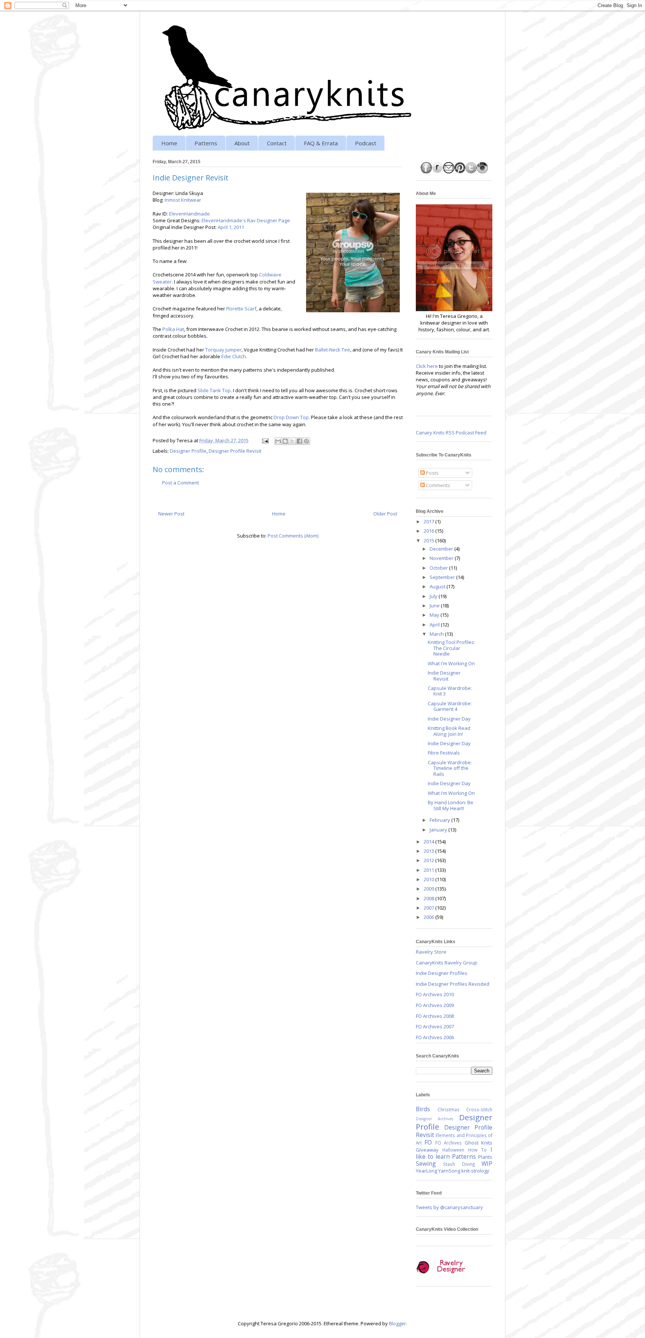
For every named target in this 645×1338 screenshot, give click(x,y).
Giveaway (427, 1149)
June (435, 605)
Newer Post (171, 513)
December (442, 548)
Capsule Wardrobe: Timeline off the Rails (450, 768)
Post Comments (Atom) (293, 535)
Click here (427, 366)
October (439, 567)
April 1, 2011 (231, 227)
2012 (429, 860)
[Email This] (278, 441)
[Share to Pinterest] (306, 441)
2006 (429, 917)
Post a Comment (180, 482)
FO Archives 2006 (435, 1037)
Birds (423, 1109)
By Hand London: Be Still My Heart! (450, 805)
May (435, 614)
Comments (437, 485)
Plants (485, 1156)
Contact (277, 143)
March (437, 634)
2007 (429, 907)
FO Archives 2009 (435, 1005)
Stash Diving (458, 1164)
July (434, 596)
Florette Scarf (241, 308)
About (242, 143)
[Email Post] (264, 440)
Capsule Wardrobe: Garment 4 (450, 706)
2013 (429, 851)
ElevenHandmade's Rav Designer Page (246, 220)
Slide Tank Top (214, 390)
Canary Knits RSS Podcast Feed (451, 432)
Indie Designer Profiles (441, 973)
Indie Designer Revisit (444, 675)
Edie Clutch (233, 356)
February (440, 820)
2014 (429, 841)
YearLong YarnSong (438, 1170)
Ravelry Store (431, 951)
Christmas (448, 1109)
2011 (429, 870)
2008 (429, 898)
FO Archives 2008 (435, 1016)
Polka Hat (173, 329)
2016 (429, 530)
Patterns (205, 143)
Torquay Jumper (223, 349)
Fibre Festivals (444, 752)
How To (477, 1150)
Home (169, 143)
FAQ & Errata (321, 143)
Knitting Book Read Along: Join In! (449, 731)
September (443, 577)
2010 (429, 879)
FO (428, 1142)
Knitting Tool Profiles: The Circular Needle (451, 648)
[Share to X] (292, 441)
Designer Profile (188, 450)
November (442, 558)
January (439, 829)
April (435, 624)
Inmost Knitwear (183, 199)
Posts (432, 473)
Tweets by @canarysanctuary (449, 1207)
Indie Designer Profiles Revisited (452, 984)
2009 (429, 888)
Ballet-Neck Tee (332, 349)
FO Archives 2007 (435, 1026)
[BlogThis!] (285, 441)
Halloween (453, 1150)
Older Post (385, 513)
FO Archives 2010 (435, 994)
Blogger (397, 1323)
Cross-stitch (479, 1109)
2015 (429, 540)
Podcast (365, 143)
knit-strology (475, 1170)
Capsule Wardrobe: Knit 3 (450, 691)
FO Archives (448, 1143)
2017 (429, 521)
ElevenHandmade (189, 213)
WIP (487, 1163)
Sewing (426, 1163)
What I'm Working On (451, 663)
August (438, 586)
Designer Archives (434, 1118)
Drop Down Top (291, 417)
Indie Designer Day (449, 718)
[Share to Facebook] (299, 441)
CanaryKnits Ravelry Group (446, 962)
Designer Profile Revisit (235, 450)
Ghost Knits (478, 1142)
